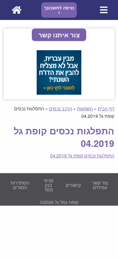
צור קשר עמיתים (100, 185)
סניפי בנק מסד (49, 185)
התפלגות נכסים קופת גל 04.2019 (82, 155)
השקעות (85, 108)
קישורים (73, 185)
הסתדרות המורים (20, 185)
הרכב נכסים (60, 108)
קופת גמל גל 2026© (59, 202)
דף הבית (106, 108)
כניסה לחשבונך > (59, 10)
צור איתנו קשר (59, 34)
